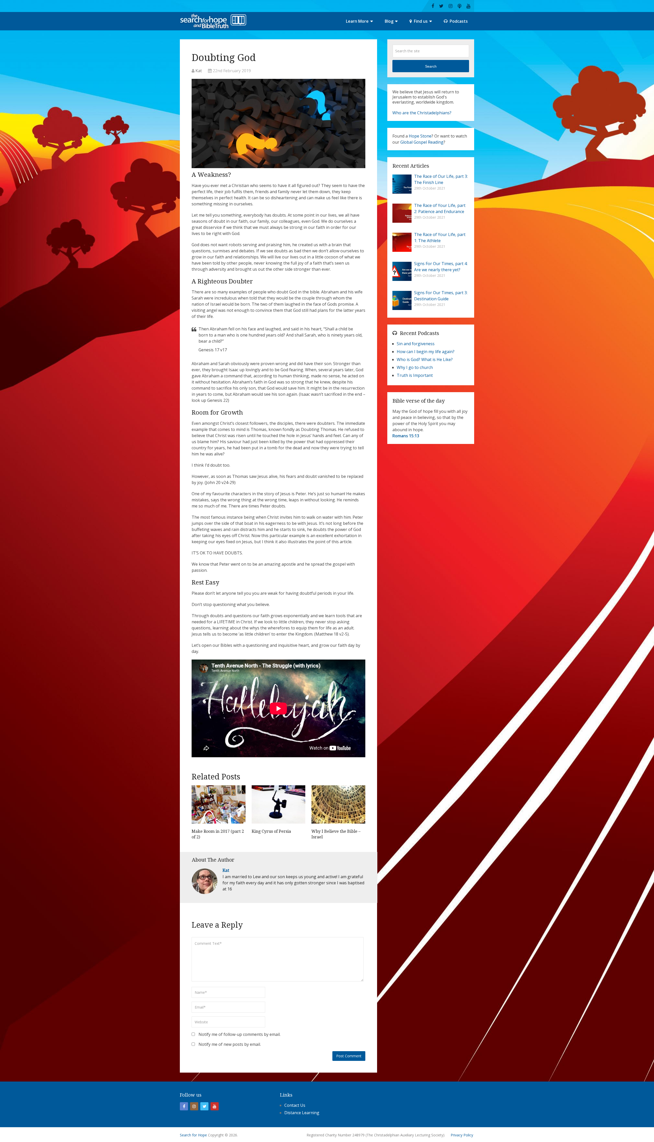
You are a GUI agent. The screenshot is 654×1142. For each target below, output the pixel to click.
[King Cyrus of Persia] (279, 805)
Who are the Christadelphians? (421, 113)
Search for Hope (193, 1135)
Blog (389, 21)
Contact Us (294, 1105)
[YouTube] (215, 1106)
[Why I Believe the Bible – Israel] (338, 805)
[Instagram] (194, 1106)
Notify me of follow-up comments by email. (239, 1034)
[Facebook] (184, 1106)
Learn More (357, 21)
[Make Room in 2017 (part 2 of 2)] (219, 805)
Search (431, 66)
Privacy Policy (462, 1135)
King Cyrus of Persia (271, 831)
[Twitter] (204, 1106)
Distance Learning (301, 1112)
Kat (198, 70)
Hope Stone (420, 136)
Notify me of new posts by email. (229, 1044)
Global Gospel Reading (421, 142)
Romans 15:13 (405, 436)
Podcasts (458, 21)
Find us (420, 21)
